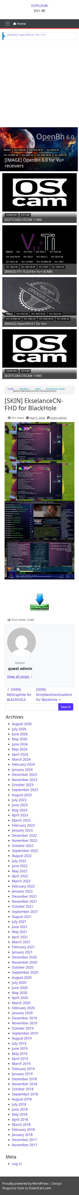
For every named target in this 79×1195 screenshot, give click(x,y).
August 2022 (22, 855)
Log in (17, 1163)
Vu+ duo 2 (41, 251)
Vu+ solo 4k (53, 150)
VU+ (18, 251)
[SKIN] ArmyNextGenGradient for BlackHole (54, 694)
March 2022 (21, 881)
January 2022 (22, 891)
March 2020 (21, 1003)
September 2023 (25, 789)
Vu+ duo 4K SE (36, 150)
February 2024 (23, 764)
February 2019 (23, 1068)
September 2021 (25, 911)
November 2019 (24, 1023)
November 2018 (24, 1084)
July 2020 (19, 982)
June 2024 (20, 744)
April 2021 (20, 937)
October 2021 (22, 906)
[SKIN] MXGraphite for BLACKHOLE (19, 694)
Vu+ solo (28, 256)
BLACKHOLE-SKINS (55, 389)
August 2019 (22, 1038)
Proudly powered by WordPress (25, 1183)
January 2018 (22, 1134)
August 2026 (22, 723)
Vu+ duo (28, 251)
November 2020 (24, 962)
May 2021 (19, 931)
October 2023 (22, 784)
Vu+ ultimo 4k (11, 155)
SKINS (38, 389)
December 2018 (24, 1079)
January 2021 (22, 952)
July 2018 (19, 1104)
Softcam (25, 215)
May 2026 (19, 739)
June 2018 (20, 1109)
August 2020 (22, 977)
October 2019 (22, 1028)
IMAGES (7, 150)
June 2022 (20, 865)
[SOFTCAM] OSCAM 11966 (23, 220)
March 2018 (21, 1124)
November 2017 (24, 1145)
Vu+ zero (43, 267)
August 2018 (22, 1099)
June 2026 (20, 734)
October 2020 (22, 967)
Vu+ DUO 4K (20, 150)
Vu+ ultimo (27, 261)
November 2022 (24, 840)
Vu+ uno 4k (27, 155)
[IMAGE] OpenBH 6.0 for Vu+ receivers (34, 163)
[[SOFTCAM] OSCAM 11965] (39, 348)
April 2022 (20, 876)
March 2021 (21, 942)
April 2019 (20, 1058)
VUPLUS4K (39, 5)
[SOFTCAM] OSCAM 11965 (23, 376)
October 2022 (22, 845)
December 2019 (24, 1018)
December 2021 (24, 896)
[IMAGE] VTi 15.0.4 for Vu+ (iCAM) (28, 271)
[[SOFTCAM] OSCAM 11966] (39, 192)
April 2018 (20, 1119)
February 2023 (23, 825)
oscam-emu (11, 215)
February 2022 (23, 886)
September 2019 (25, 1033)
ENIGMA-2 (24, 389)
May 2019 (19, 1053)
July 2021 (19, 921)
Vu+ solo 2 (41, 256)
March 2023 (21, 820)
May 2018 (19, 1114)
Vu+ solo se (12, 261)
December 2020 (24, 957)
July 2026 (19, 729)
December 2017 (24, 1139)
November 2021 (24, 901)
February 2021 (23, 947)
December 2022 (24, 835)
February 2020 (23, 1008)
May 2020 (19, 992)
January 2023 (22, 830)
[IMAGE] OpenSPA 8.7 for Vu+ (26, 35)
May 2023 (19, 810)
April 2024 (20, 754)
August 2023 (22, 795)
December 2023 (24, 774)
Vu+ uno (59, 261)
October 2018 (22, 1089)
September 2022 (25, 850)
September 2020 (25, 972)
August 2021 (22, 916)
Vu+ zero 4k (61, 155)
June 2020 (20, 987)
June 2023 (20, 805)
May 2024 (19, 749)
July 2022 (19, 860)
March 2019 (21, 1063)
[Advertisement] (39, 83)
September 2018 (25, 1094)
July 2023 (19, 800)
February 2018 (23, 1129)
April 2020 (20, 997)
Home (21, 24)
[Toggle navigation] (7, 23)
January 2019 (22, 1073)
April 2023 (20, 815)
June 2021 (20, 926)
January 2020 (22, 1013)
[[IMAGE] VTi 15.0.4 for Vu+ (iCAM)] (39, 244)
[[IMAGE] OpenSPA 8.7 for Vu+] (39, 296)
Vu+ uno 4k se (44, 155)
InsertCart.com (40, 1188)
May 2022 (19, 871)
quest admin (58, 418)
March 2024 (21, 759)
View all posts (18, 676)
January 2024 (22, 769)
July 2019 (19, 1043)
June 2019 (20, 1048)
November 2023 (24, 779)
